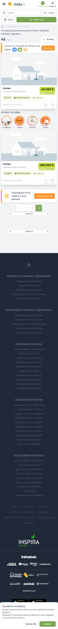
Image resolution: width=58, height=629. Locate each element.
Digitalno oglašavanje (21, 512)
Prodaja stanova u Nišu (29, 353)
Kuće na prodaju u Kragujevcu (29, 469)
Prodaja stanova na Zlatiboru (29, 384)
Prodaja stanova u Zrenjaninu (29, 366)
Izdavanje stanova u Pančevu (29, 431)
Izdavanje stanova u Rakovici (29, 332)
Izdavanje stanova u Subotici (29, 418)
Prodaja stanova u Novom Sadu (29, 349)
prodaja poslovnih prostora (18, 27)
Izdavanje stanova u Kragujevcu (29, 413)
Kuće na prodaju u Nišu (29, 465)
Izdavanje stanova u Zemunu (29, 319)
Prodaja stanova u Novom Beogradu (29, 294)
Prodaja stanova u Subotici (29, 362)
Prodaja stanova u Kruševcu (29, 375)
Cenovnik (43, 512)
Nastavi (47, 624)
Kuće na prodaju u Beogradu (29, 482)
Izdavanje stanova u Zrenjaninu (29, 422)
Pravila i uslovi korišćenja (17, 518)
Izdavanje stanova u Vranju (29, 440)
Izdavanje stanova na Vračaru (29, 328)
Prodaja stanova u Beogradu (29, 281)
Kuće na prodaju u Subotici (29, 473)
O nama (27, 507)
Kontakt (42, 507)
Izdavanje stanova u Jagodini (29, 435)
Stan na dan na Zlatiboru (29, 444)
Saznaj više (30, 624)
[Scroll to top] (29, 265)
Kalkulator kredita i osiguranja (29, 495)
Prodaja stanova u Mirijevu (29, 298)
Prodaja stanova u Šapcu (29, 371)
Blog (14, 507)
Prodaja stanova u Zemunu (29, 290)
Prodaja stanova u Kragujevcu (29, 358)
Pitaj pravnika (29, 491)
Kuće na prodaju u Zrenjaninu (29, 478)
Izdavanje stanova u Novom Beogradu (29, 324)
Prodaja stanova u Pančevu (29, 379)
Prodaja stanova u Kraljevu (29, 388)
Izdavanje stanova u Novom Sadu (29, 405)
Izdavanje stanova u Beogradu (29, 315)
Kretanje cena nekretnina (29, 486)
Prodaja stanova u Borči (29, 285)
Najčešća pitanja (45, 518)
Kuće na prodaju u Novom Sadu (29, 460)
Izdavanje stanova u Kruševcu (29, 426)
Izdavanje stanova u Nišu (29, 409)
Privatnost (29, 523)
